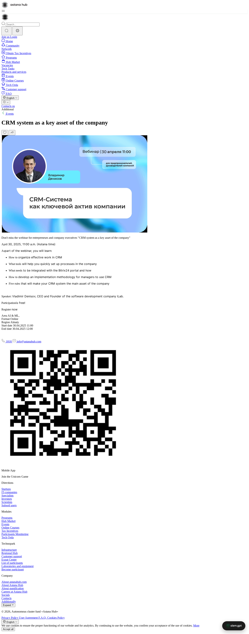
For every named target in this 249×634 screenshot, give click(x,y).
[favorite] (4, 132)
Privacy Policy (10, 617)
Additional (7, 109)
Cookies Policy (56, 617)
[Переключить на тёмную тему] (5, 102)
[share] (12, 132)
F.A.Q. (42, 617)
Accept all (8, 629)
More (196, 625)
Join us (5, 36)
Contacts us (8, 106)
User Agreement (28, 617)
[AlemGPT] (233, 625)
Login (13, 36)
